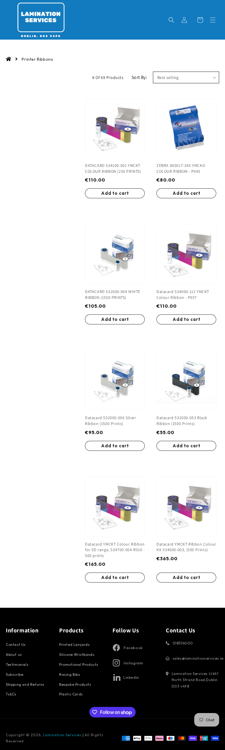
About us (14, 654)
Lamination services (63, 735)
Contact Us (16, 644)
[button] (212, 19)
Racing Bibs (69, 674)
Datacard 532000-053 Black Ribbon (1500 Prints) (181, 420)
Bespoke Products (75, 684)
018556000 (183, 643)
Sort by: (139, 77)
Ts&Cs (11, 694)
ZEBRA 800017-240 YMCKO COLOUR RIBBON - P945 (180, 168)
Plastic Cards (71, 694)
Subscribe (14, 674)
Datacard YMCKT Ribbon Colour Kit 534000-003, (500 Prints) (186, 547)
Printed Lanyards (74, 644)
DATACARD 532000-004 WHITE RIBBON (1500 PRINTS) (112, 294)
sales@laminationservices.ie (198, 658)
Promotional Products (78, 664)
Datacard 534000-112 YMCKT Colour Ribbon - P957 (182, 294)
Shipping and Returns (25, 684)
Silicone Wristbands (76, 654)
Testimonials (17, 664)
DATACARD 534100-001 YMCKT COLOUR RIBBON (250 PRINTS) (113, 168)
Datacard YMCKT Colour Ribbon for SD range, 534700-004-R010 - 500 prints (115, 549)
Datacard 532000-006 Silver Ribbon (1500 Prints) (110, 420)
